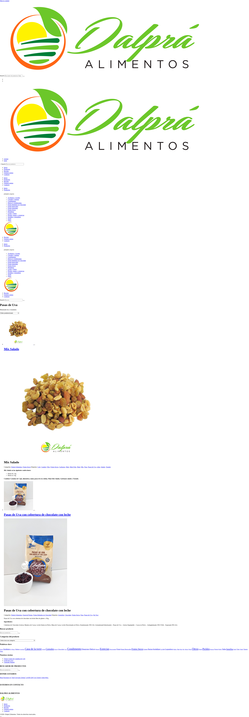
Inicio (5, 167)
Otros (195, 648)
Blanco (13, 649)
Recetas (6, 171)
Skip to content (4, 1)
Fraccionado (113, 649)
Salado (103, 467)
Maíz (67, 467)
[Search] (24, 76)
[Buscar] (19, 633)
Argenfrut (61, 615)
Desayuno (85, 649)
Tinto (238, 649)
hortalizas (156, 649)
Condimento (74, 648)
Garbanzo (62, 467)
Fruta (118, 649)
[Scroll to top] (1, 716)
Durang (97, 649)
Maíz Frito (73, 467)
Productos (7, 169)
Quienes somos (8, 173)
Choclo (56, 649)
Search (2, 76)
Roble (220, 649)
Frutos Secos (27, 467)
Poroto (216, 649)
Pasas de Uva (92, 467)
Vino (1, 651)
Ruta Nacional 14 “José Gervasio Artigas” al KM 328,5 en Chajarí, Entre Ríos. (24, 677)
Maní (78, 467)
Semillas (229, 649)
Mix (82, 467)
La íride (162, 649)
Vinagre (245, 649)
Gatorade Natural (9, 662)
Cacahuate (22, 649)
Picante (200, 649)
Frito (48, 467)
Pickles (206, 649)
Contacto (6, 174)
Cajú (38, 467)
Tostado (108, 467)
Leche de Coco (8, 660)
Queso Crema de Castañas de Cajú (14, 659)
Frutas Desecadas (126, 649)
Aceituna (6, 649)
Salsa (224, 649)
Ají (11, 649)
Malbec (175, 649)
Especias (104, 648)
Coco (65, 649)
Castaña (43, 467)
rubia (98, 467)
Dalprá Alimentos (16, 467)
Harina (150, 649)
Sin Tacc (96, 615)
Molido (186, 649)
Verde (241, 649)
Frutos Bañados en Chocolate (42, 615)
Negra (190, 649)
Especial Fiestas (27, 615)
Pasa (85, 467)
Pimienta (212, 649)
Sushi (235, 649)
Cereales (50, 649)
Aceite (1, 649)
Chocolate (68, 615)
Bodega (17, 649)
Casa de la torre (33, 648)
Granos (145, 649)
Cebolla (43, 649)
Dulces (92, 649)
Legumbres (169, 649)
